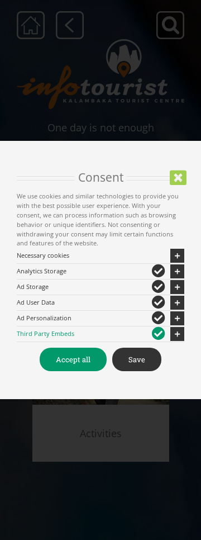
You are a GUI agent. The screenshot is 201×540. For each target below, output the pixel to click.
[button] (100, 255)
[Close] (178, 178)
